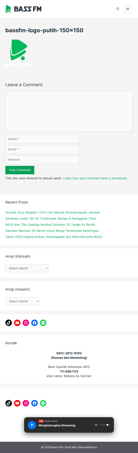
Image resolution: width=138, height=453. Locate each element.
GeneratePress (87, 447)
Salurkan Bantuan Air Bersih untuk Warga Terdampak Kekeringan (52, 231)
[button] (118, 9)
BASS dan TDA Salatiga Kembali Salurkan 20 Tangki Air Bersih (50, 224)
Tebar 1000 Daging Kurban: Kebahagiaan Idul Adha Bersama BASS (53, 237)
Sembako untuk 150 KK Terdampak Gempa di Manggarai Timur (50, 218)
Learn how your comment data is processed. (95, 178)
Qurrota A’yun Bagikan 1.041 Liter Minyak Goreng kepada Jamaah (52, 212)
